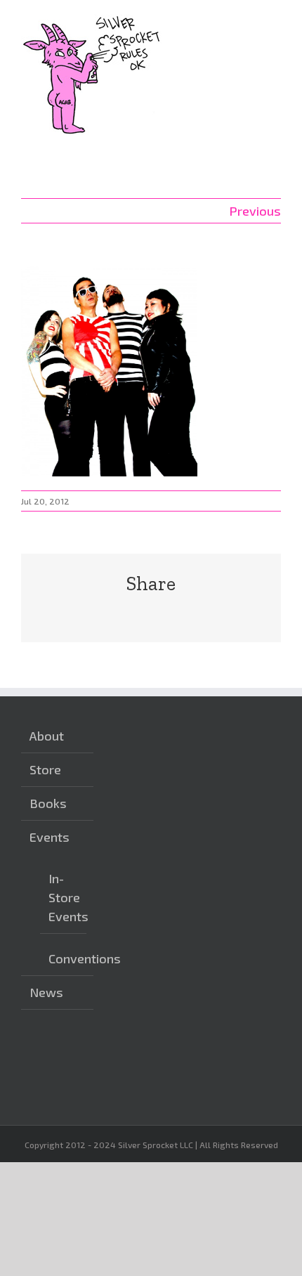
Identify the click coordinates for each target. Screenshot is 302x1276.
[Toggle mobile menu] (275, 21)
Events (49, 837)
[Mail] (120, 1080)
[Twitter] (163, 1054)
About (46, 735)
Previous (255, 211)
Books (48, 803)
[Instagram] (120, 1054)
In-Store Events (63, 897)
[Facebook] (141, 1054)
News (46, 992)
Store (45, 769)
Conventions (63, 958)
